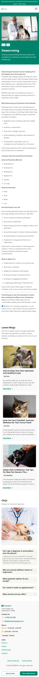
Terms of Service (13, 661)
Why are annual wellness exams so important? (17, 571)
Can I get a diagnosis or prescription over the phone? (18, 552)
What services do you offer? (14, 594)
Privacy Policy (27, 661)
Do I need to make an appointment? (18, 587)
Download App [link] (6, 650)
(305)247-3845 (10, 673)
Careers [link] (4, 646)
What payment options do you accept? (15, 580)
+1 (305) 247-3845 (10, 617)
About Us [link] (4, 643)
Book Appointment (28, 673)
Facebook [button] (4, 653)
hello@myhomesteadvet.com (14, 621)
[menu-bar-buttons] (36, 9)
